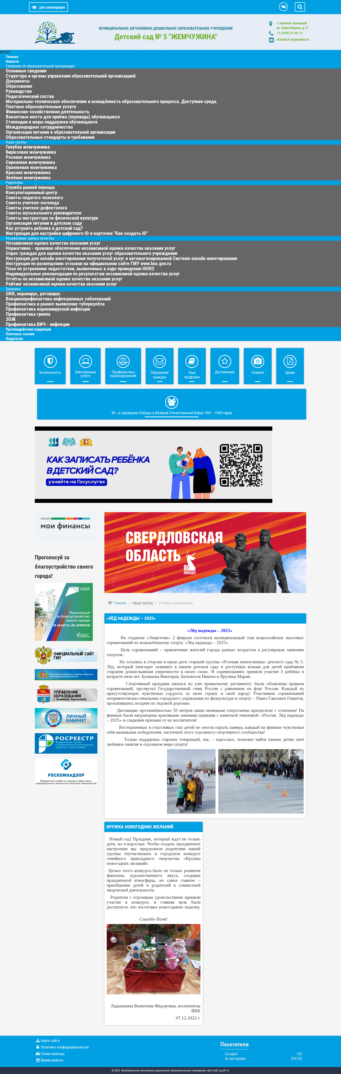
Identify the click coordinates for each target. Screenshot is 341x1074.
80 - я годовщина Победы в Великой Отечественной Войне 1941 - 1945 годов (172, 413)
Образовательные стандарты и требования (50, 137)
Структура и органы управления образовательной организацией (70, 76)
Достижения (225, 372)
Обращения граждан (160, 374)
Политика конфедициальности (65, 1047)
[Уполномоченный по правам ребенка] (66, 674)
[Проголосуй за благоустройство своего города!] (64, 611)
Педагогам (14, 338)
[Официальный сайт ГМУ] (66, 655)
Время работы (52, 1060)
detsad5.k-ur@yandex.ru (293, 39)
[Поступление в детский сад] (153, 464)
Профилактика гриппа (28, 314)
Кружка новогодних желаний (139, 827)
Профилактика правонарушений (123, 374)
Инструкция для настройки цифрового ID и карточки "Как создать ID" (77, 233)
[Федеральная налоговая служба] (66, 718)
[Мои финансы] (66, 526)
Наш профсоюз (192, 374)
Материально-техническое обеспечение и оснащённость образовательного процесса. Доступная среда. (112, 101)
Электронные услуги (85, 374)
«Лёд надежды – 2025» (131, 618)
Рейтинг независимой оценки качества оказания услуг (61, 284)
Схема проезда (52, 1053)
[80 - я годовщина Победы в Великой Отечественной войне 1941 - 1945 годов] (205, 552)
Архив (290, 372)
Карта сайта (50, 1040)
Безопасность (50, 372)
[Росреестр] (66, 743)
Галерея (257, 372)
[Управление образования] (66, 694)
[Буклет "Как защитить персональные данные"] (66, 771)
